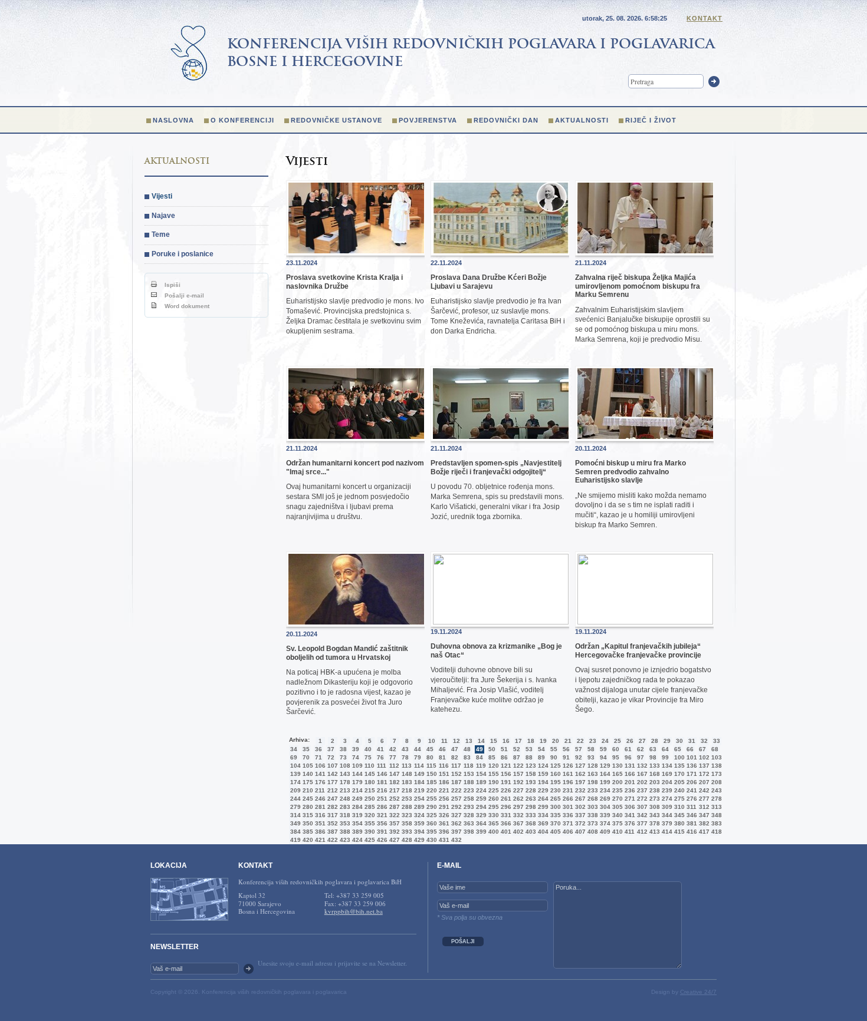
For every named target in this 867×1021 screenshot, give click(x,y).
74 (355, 757)
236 (629, 790)
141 (319, 774)
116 (443, 765)
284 (356, 807)
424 (356, 840)
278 (715, 798)
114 (418, 765)
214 (356, 790)
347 (703, 815)
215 (368, 790)
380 (678, 823)
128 (591, 765)
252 (393, 798)
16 (506, 741)
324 (418, 815)
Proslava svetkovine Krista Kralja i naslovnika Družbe (344, 281)
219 (418, 790)
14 (481, 741)
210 (307, 790)
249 (356, 798)
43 (405, 749)
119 (480, 765)
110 (368, 765)
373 (591, 823)
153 (468, 774)
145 (368, 774)
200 (616, 782)
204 (666, 782)
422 (331, 840)
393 (406, 831)
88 (529, 757)
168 (653, 774)
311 (691, 807)
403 (530, 831)
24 (605, 741)
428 (406, 840)
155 (492, 774)
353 (344, 823)
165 (616, 774)
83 (467, 757)
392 (393, 831)
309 (666, 807)
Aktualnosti (582, 120)
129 (604, 765)
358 (406, 823)
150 (430, 774)
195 (554, 782)
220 (430, 790)
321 (381, 815)
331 (505, 815)
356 (381, 823)
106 (319, 765)
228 (530, 790)
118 (468, 765)
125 (554, 765)
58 (591, 749)
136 (691, 765)
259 (480, 798)
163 (591, 774)
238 (653, 790)
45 (430, 749)
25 (617, 741)
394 (418, 831)
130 (616, 765)
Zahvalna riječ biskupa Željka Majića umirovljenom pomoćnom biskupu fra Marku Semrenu (637, 286)
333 (530, 815)
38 (343, 749)
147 (393, 774)
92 (578, 757)
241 (691, 790)
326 (443, 815)
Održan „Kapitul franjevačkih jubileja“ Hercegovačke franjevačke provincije (638, 650)
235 (616, 790)
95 (615, 757)
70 (306, 757)
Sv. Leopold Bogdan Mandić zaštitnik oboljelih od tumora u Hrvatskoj (347, 653)
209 (294, 790)
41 (380, 749)
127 (579, 765)
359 (418, 823)
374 (604, 823)
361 (443, 823)
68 (714, 749)
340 (616, 815)
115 (430, 765)
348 (715, 815)
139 (294, 774)
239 (666, 790)
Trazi (714, 81)
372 (579, 823)
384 (294, 831)
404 (542, 831)
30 (679, 741)
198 (591, 782)
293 (468, 807)
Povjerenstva (428, 120)
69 (293, 757)
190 (492, 782)
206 (691, 782)
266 (567, 798)
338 (591, 815)
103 (715, 757)
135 (678, 765)
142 (331, 774)
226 (505, 790)
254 (418, 798)
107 (331, 765)
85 (491, 757)
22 (580, 741)
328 (468, 815)
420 (307, 840)
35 (306, 749)
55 (553, 749)
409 (604, 831)
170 (678, 774)
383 (715, 823)
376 (629, 823)
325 (430, 815)
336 (567, 815)
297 (517, 807)
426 (381, 840)
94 (603, 757)
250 (368, 798)
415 (678, 831)
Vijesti (162, 196)
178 (344, 782)
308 (653, 807)
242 (703, 790)
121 (505, 765)
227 (517, 790)
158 (530, 774)
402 (517, 831)
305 (616, 807)
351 (319, 823)
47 (454, 749)
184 (418, 782)
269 (604, 798)
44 (417, 749)
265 (554, 798)
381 (691, 823)
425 (368, 840)
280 (307, 807)
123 (530, 765)
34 (293, 749)
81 (442, 757)
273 (653, 798)
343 (653, 815)
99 (665, 757)
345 (678, 815)
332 (517, 815)
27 (642, 741)
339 (604, 815)
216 (381, 790)
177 (331, 782)
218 (406, 790)
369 (542, 823)
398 (468, 831)
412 (641, 831)
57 (578, 749)
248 (344, 798)
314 (294, 815)
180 (368, 782)
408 (591, 831)
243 (715, 790)
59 (603, 749)
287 (393, 807)
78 (405, 757)
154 (480, 774)
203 (653, 782)
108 (344, 765)
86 (504, 757)
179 (356, 782)
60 (615, 749)
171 (691, 774)
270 (616, 798)
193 (530, 782)
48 (467, 749)
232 (579, 790)
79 (417, 757)
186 (443, 782)
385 (307, 831)
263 (530, 798)
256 (443, 798)
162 (579, 774)
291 (443, 807)
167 (641, 774)
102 (703, 757)
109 (356, 765)
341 (629, 815)
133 (653, 765)
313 (715, 807)
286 (381, 807)
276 (691, 798)
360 (430, 823)
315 (307, 815)
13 (468, 741)
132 (641, 765)
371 (567, 823)
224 (480, 790)
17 (518, 741)
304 (604, 807)
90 (553, 757)
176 (319, 782)
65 (677, 749)
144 (356, 774)
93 (591, 757)
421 (319, 840)
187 (455, 782)
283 (344, 807)
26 (629, 741)
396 (443, 831)
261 (505, 798)
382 (703, 823)
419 (294, 840)
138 (715, 765)
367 (517, 823)
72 (330, 757)
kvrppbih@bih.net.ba (353, 911)
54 (541, 749)
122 (517, 765)
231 (567, 790)
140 (307, 774)
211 (319, 790)
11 (444, 741)
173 (715, 774)
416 (691, 831)
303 (591, 807)
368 (530, 823)
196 (567, 782)
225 (492, 790)
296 (505, 807)
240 (678, 790)
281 (319, 807)
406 (567, 831)
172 (703, 774)
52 (516, 749)
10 (431, 741)
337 (579, 815)
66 (690, 749)
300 (554, 807)
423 (344, 840)
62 (640, 749)
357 (393, 823)
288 (406, 807)
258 (468, 798)
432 (455, 840)
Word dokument (186, 306)
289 (418, 807)
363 (468, 823)
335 (554, 815)
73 (343, 757)
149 (418, 774)
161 (567, 774)
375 (616, 823)
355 (368, 823)
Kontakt (704, 18)
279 (294, 807)
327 (455, 815)
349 (294, 823)
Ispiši (171, 285)
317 (331, 815)
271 (629, 798)
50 (491, 749)
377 (641, 823)
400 (492, 831)
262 (517, 798)
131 (629, 765)
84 (479, 757)
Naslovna (173, 120)
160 (554, 774)
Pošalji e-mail (183, 295)
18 (530, 741)
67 (702, 749)
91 (566, 757)
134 (666, 765)
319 (356, 815)
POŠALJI (463, 941)
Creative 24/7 (698, 992)
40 (368, 749)
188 (468, 782)
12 (456, 741)
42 (392, 749)
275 (678, 798)
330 (492, 815)
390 (368, 831)
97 (640, 757)
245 (307, 798)
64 (665, 749)
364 (480, 823)
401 (505, 831)
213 (344, 790)
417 (703, 831)
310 (678, 807)
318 (344, 815)
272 (641, 798)
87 (516, 757)
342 (641, 815)
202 (641, 782)
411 (629, 831)
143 (344, 774)
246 (319, 798)
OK (248, 968)
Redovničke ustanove (336, 120)
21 (568, 741)
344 (666, 815)
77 (392, 757)
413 (653, 831)
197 (579, 782)
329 (480, 815)
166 (629, 774)
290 (430, 807)
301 (567, 807)
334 (542, 815)
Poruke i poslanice (183, 254)
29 (667, 741)
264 (542, 798)
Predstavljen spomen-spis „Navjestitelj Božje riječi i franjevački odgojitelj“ (496, 467)
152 (455, 774)
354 (356, 823)
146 (381, 774)
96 (628, 757)
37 (330, 749)
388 (344, 831)
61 (628, 749)
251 (381, 798)
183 (406, 782)
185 (430, 782)
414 (666, 831)
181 (381, 782)
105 (307, 765)
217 (393, 790)
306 (629, 807)
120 (492, 765)
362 (455, 823)
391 (381, 831)
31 (691, 741)
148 (406, 774)
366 (505, 823)
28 (654, 741)
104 (294, 765)
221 (443, 790)
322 (393, 815)
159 (542, 774)
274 (666, 798)
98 (652, 757)
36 (318, 749)
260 (492, 798)
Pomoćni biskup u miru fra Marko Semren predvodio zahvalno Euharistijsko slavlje (630, 471)
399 (480, 831)
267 (579, 798)
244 (294, 798)
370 (554, 823)
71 (318, 757)
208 (715, 782)
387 (331, 831)
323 (406, 815)
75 (368, 757)
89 (541, 757)
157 (517, 774)
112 (393, 765)
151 (443, 774)
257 (455, 798)
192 (517, 782)
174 (294, 782)
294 (480, 807)
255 (430, 798)
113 (406, 765)
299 (542, 807)
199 (604, 782)
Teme (161, 234)
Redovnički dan (506, 120)
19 (543, 741)
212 (331, 790)
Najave (163, 216)
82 (454, 757)
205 (678, 782)
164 (604, 774)
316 (319, 815)
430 (430, 840)
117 (455, 765)
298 (530, 807)
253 (406, 798)
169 (666, 774)
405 (554, 831)
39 (355, 749)
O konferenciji (242, 120)
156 (505, 774)
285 (368, 807)
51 (504, 749)
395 (430, 831)
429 (418, 840)
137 (703, 765)
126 (567, 765)
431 (443, 840)
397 (455, 831)
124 (542, 765)
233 (591, 790)
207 (703, 782)
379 (666, 823)
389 (356, 831)
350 (307, 823)
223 (468, 790)
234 (604, 790)
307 (641, 807)
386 (319, 831)
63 (652, 749)
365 (492, 823)
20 (555, 741)
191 (505, 782)
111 (381, 765)
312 (703, 807)
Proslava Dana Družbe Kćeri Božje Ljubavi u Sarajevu (489, 281)
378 (653, 823)
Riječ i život (650, 120)
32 (704, 741)
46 (442, 749)
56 (566, 749)
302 (579, 807)
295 (492, 807)
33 (716, 741)
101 (691, 757)
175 (307, 782)
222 (455, 790)
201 (629, 782)
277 (703, 798)
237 (641, 790)
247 (331, 798)
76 (380, 757)
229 (542, 790)
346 (691, 815)
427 (393, 840)
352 (331, 823)
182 (393, 782)
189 (480, 782)
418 (715, 831)
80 (430, 757)
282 (331, 807)
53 (529, 749)
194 (542, 782)
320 (368, 815)
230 (554, 790)
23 (592, 741)
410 (616, 831)
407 (579, 831)
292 (455, 807)
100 (678, 757)
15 (493, 741)
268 (591, 798)
